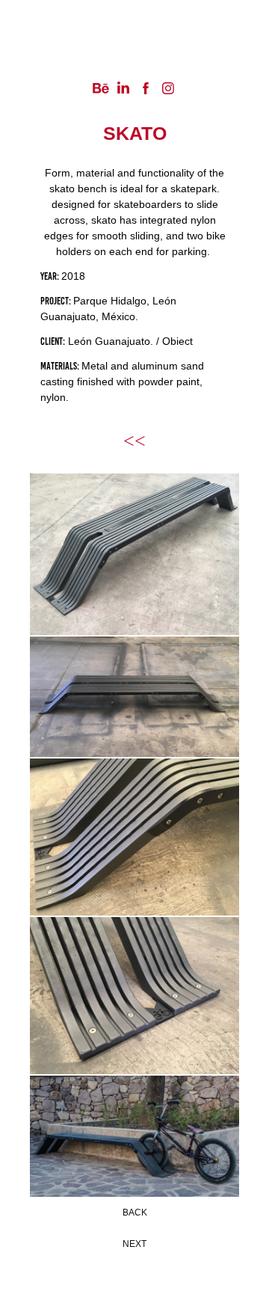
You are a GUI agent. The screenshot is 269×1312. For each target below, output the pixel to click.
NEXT (134, 1244)
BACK (135, 1212)
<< (134, 441)
